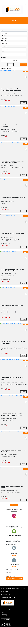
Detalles (24, 102)
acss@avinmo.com (7, 594)
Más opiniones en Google (14, 578)
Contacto (4, 614)
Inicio (3, 612)
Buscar (10, 64)
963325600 (5, 591)
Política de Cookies (6, 619)
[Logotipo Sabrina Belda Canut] (12, 10)
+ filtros (23, 64)
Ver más (14, 505)
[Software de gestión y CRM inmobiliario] (6, 624)
